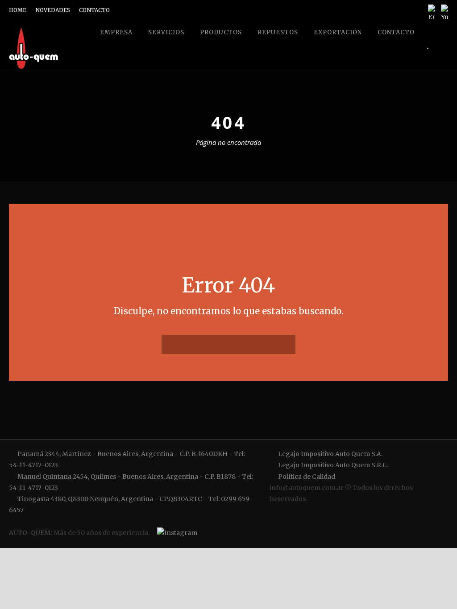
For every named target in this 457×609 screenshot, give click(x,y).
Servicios (166, 32)
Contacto (396, 32)
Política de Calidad (306, 477)
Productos (221, 32)
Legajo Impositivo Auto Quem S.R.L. (332, 465)
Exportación (338, 32)
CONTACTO (94, 10)
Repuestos (278, 32)
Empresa (116, 32)
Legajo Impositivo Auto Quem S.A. (329, 454)
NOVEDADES (52, 10)
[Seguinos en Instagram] (175, 533)
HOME (17, 10)
